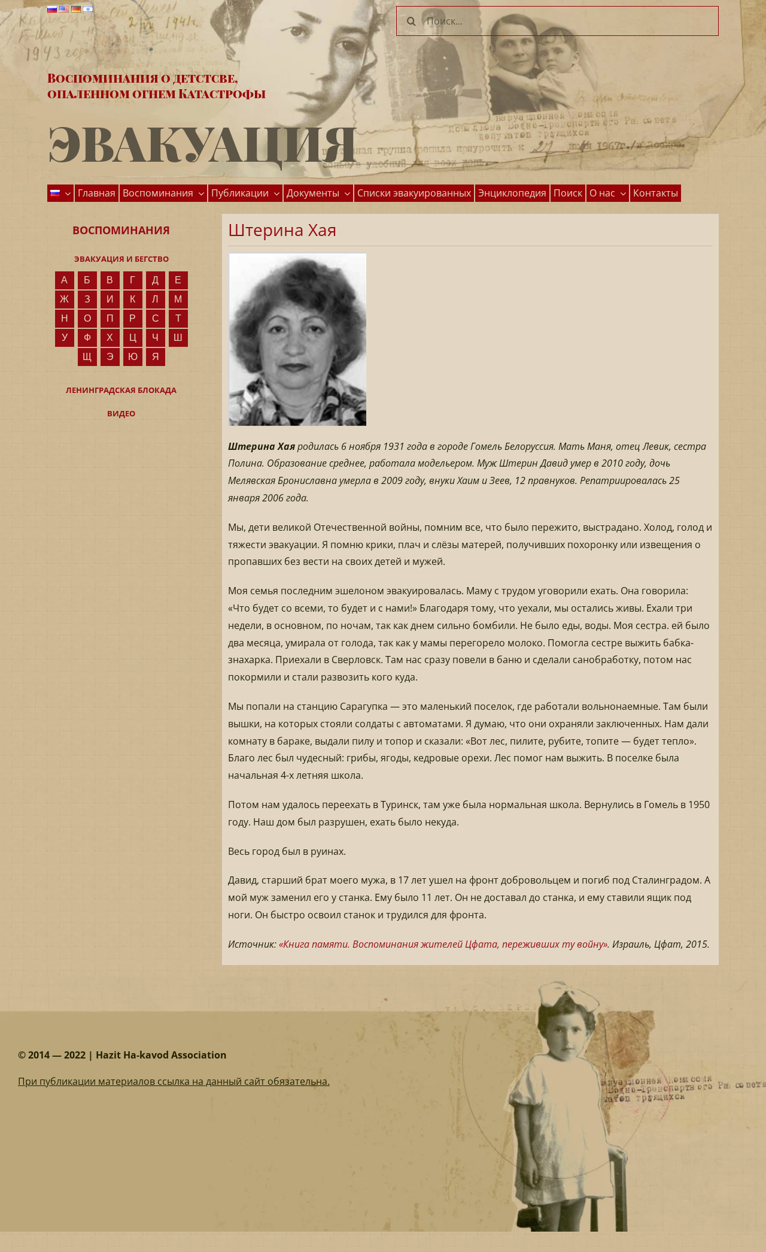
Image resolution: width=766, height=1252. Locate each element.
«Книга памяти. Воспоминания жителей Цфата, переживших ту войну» (443, 944)
